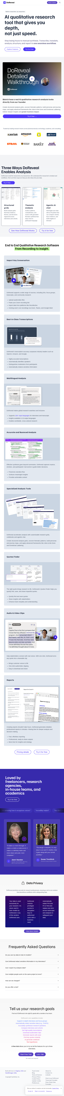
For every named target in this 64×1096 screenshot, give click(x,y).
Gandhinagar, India (11, 1073)
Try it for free (47, 230)
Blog (33, 1073)
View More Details (32, 931)
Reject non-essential (40, 1091)
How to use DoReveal (52, 1078)
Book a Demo (52, 2)
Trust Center (35, 1071)
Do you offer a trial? (32, 987)
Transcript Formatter (51, 1080)
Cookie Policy (36, 1079)
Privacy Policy (36, 1077)
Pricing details (23, 752)
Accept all (30, 1091)
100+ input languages (22, 415)
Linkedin (48, 1075)
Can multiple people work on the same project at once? (32, 974)
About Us (48, 1071)
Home (4, 9)
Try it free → (32, 116)
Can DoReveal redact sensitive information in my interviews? (32, 961)
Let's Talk (40, 1054)
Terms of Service (37, 1075)
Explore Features (12, 49)
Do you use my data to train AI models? (32, 955)
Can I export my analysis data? (32, 968)
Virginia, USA (19, 1071)
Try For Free (29, 49)
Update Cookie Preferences (36, 1082)
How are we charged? (32, 981)
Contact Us (49, 1073)
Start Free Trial (25, 1054)
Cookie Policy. (55, 1088)
